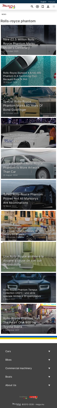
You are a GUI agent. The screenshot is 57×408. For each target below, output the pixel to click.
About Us (10, 385)
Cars (8, 351)
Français (51, 2)
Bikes (8, 359)
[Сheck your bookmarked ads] (43, 6)
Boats (8, 376)
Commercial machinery (18, 368)
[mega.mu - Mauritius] (16, 404)
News (4, 14)
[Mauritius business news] (23, 397)
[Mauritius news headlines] (33, 397)
